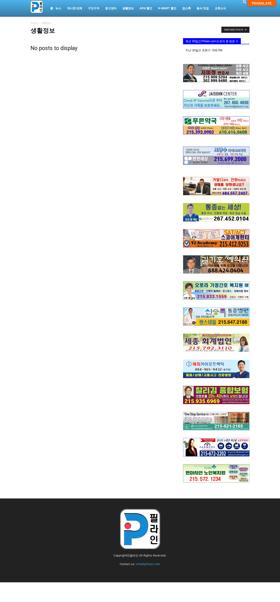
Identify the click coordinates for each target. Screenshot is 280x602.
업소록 (186, 8)
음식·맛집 (203, 8)
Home (34, 23)
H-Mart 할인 (167, 8)
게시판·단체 (74, 8)
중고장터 (111, 8)
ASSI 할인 (146, 8)
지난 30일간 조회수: (199, 50)
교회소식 (220, 8)
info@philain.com (148, 564)
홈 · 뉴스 (55, 8)
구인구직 (93, 8)
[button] (244, 3)
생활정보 (128, 8)
